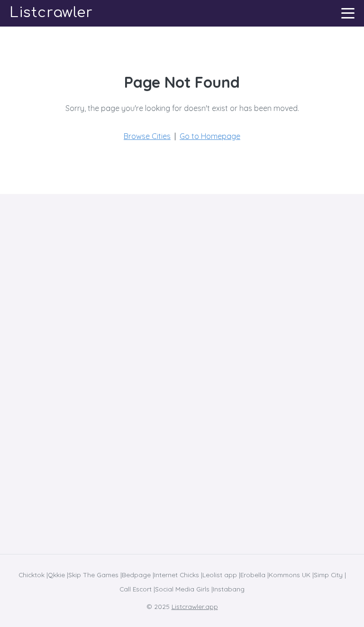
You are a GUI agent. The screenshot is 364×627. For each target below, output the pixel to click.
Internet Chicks (176, 575)
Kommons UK (289, 575)
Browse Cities (147, 136)
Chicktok (31, 575)
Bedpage (136, 575)
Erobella (252, 575)
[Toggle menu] (348, 13)
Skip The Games (93, 575)
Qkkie (56, 575)
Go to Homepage (210, 136)
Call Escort (135, 589)
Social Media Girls (182, 589)
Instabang (229, 589)
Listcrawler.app (195, 606)
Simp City (328, 575)
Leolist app (219, 575)
